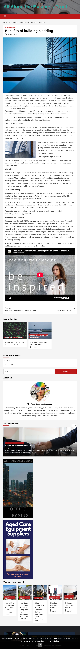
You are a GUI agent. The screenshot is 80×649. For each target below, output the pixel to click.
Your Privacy (8, 364)
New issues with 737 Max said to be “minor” (21, 309)
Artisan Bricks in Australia (65, 309)
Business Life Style (9, 597)
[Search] (74, 16)
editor (36, 620)
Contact (7, 361)
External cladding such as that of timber (40, 133)
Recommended (9, 27)
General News (44, 335)
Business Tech (34, 335)
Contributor (17, 345)
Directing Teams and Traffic (54, 605)
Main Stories (8, 337)
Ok (40, 645)
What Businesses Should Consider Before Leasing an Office (39, 609)
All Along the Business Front (35, 6)
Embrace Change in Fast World (18, 445)
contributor (8, 614)
